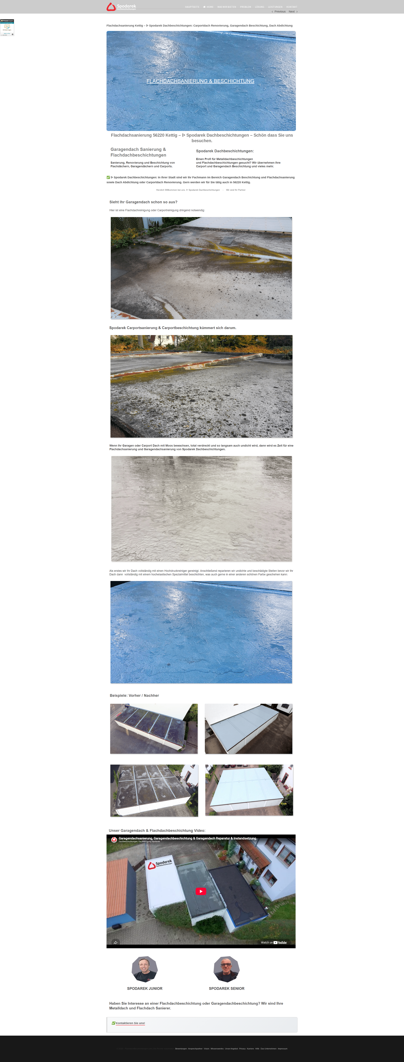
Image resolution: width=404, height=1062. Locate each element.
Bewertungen (181, 1049)
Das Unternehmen (268, 1049)
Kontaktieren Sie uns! (130, 1023)
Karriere (250, 1049)
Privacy (242, 1049)
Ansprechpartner (195, 1049)
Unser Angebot (231, 1049)
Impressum (282, 1049)
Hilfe (257, 1049)
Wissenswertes (217, 1049)
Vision (206, 1049)
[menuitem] (194, 7)
